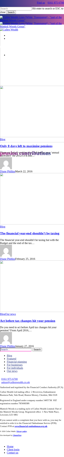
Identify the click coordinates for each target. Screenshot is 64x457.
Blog (2, 139)
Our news (10, 314)
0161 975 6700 (56, 2)
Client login (13, 449)
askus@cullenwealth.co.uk (15, 382)
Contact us (12, 452)
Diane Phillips (7, 171)
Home (10, 446)
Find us (41, 2)
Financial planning (17, 361)
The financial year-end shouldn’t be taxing (29, 233)
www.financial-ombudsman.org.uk (31, 426)
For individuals (15, 367)
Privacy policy (22, 431)
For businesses (15, 364)
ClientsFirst (17, 435)
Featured (11, 358)
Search (11, 12)
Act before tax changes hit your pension (27, 321)
